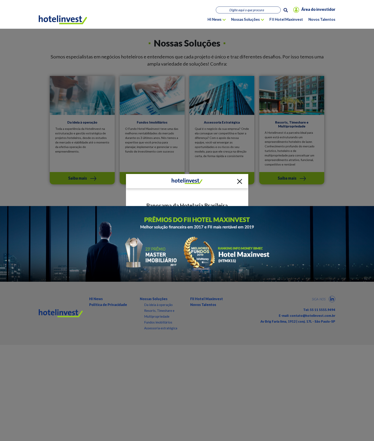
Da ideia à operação (158, 305)
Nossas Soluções (245, 19)
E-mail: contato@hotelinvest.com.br (307, 315)
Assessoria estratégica (160, 328)
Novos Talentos (321, 19)
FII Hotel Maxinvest (286, 19)
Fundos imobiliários (158, 322)
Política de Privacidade (108, 305)
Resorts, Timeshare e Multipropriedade (159, 313)
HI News (214, 19)
